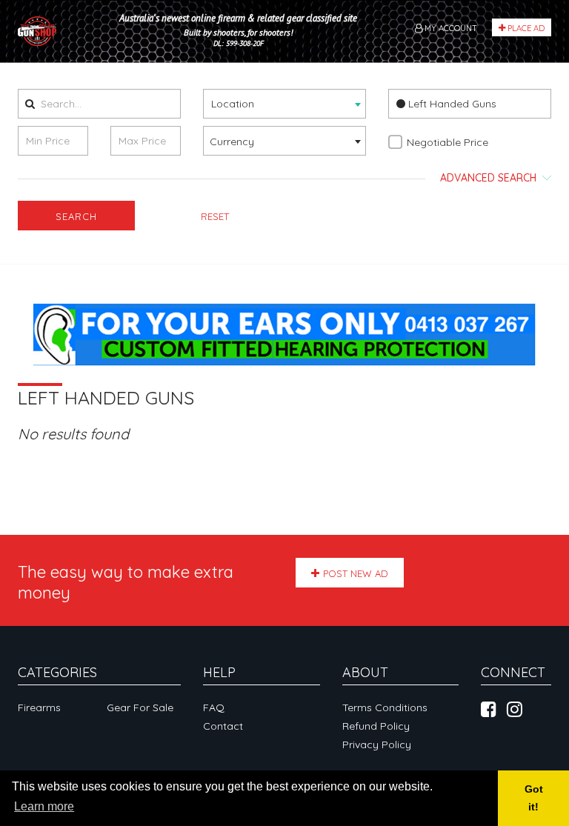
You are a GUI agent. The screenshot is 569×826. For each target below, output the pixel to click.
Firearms (39, 707)
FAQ (213, 707)
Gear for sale (140, 707)
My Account (449, 28)
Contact (223, 726)
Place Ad (525, 28)
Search (76, 216)
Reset (215, 216)
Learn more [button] (44, 806)
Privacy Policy (376, 744)
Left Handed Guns (450, 103)
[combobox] (284, 104)
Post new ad (355, 573)
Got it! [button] (534, 798)
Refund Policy (376, 726)
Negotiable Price (447, 142)
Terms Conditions (384, 707)
